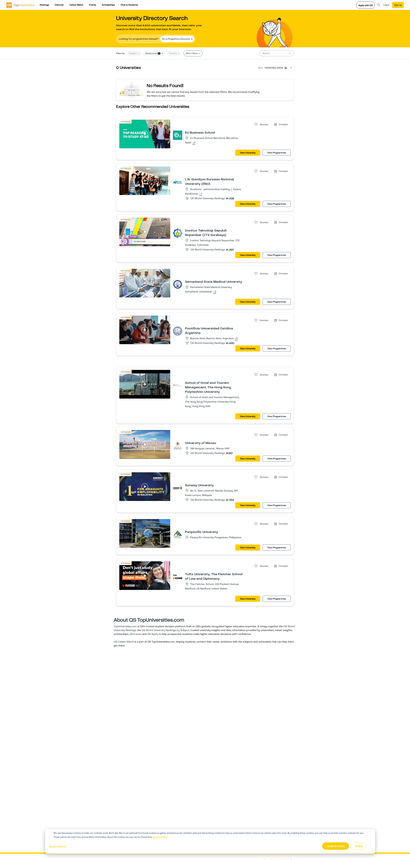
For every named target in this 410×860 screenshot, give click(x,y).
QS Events (135, 634)
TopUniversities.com (125, 626)
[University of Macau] (177, 445)
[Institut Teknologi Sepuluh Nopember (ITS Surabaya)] (177, 233)
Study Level (152, 53)
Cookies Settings (57, 846)
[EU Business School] (177, 135)
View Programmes (276, 152)
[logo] (20, 5)
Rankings (44, 4)
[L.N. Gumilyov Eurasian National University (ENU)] (177, 181)
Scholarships (108, 4)
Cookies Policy (160, 837)
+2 (214, 292)
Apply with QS (365, 5)
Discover (59, 4)
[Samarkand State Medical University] (177, 284)
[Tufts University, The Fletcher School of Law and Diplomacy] (177, 576)
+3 (193, 142)
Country (173, 53)
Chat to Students (129, 4)
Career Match (76, 4)
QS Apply (152, 634)
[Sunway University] (177, 487)
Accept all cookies (335, 846)
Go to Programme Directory (176, 38)
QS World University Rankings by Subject (165, 630)
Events (92, 4)
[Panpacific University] (177, 534)
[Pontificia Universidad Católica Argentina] (177, 330)
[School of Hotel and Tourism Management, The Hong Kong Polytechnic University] (177, 385)
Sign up (398, 5)
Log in (386, 4)
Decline (359, 846)
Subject (133, 53)
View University (247, 152)
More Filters (192, 53)
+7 (200, 194)
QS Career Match (124, 641)
